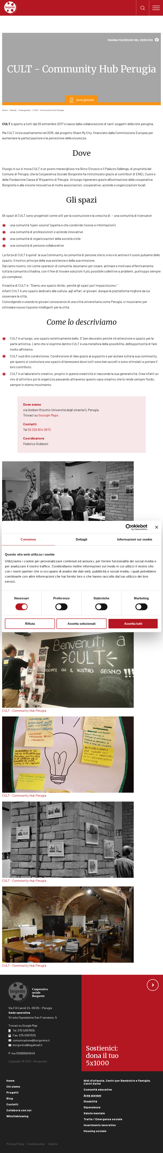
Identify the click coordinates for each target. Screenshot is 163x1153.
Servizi (13, 110)
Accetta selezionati (81, 623)
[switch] (61, 606)
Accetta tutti (133, 623)
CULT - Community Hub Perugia (49, 110)
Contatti (12, 1104)
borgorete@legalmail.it (27, 1045)
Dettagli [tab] (81, 539)
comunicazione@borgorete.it (31, 1040)
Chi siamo (13, 1086)
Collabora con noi (18, 1110)
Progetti (12, 1092)
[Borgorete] (10, 8)
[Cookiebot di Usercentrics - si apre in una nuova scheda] (128, 527)
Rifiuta (30, 623)
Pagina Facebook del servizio (130, 40)
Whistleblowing (17, 1116)
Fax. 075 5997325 (24, 1035)
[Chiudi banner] (156, 527)
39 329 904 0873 (39, 429)
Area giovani (25, 110)
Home (5, 110)
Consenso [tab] (28, 539)
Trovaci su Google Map (22, 1025)
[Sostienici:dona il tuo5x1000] (122, 1023)
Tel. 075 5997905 (24, 1030)
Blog (9, 1098)
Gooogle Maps (48, 415)
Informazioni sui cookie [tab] (134, 539)
